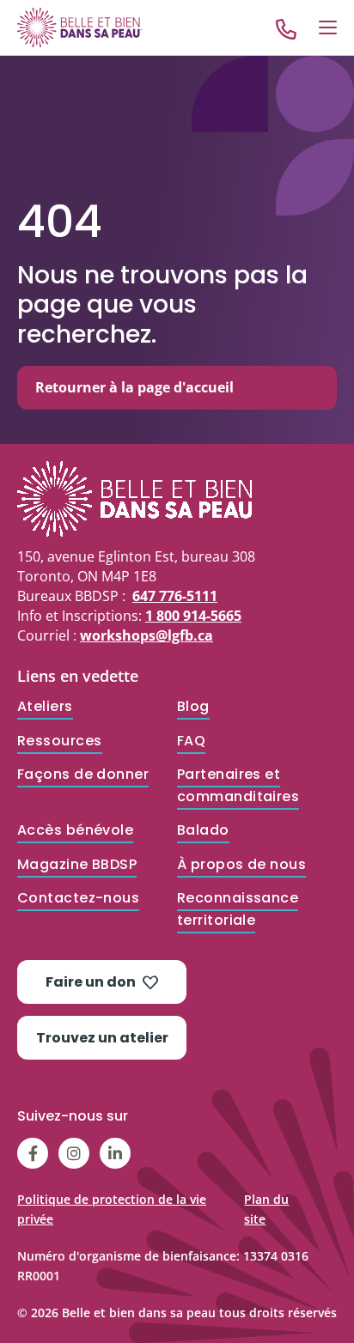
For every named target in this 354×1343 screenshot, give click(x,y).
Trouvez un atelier (102, 1038)
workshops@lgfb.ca (146, 635)
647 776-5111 (174, 595)
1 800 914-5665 (193, 615)
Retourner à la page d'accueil (134, 387)
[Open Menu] (328, 27)
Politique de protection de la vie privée (111, 1209)
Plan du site (266, 1209)
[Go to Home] (80, 27)
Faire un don (91, 982)
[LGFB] (177, 499)
